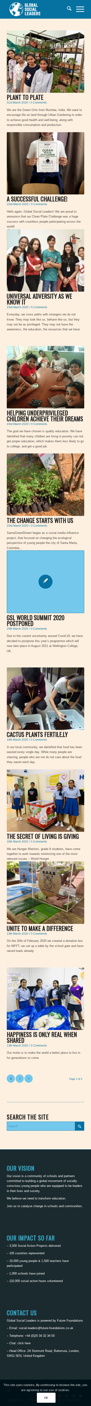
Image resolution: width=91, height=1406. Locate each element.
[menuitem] (66, 9)
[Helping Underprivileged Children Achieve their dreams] (45, 377)
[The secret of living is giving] (45, 800)
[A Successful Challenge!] (45, 163)
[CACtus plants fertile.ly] (45, 698)
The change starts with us (40, 520)
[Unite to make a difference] (45, 892)
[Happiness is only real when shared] (45, 998)
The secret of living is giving (43, 836)
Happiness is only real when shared (42, 1037)
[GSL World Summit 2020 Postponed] (45, 581)
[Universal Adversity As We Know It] (45, 260)
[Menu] (77, 9)
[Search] (66, 9)
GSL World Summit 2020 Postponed (35, 620)
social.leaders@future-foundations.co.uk (46, 1328)
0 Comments (39, 102)
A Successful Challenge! (37, 198)
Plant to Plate (25, 97)
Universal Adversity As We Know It (39, 299)
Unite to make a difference (40, 928)
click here (24, 1343)
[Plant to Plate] (45, 61)
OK (46, 1397)
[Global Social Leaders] (38, 9)
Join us (12, 1206)
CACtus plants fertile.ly (37, 734)
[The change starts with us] (45, 484)
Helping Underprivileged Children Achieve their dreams (45, 415)
